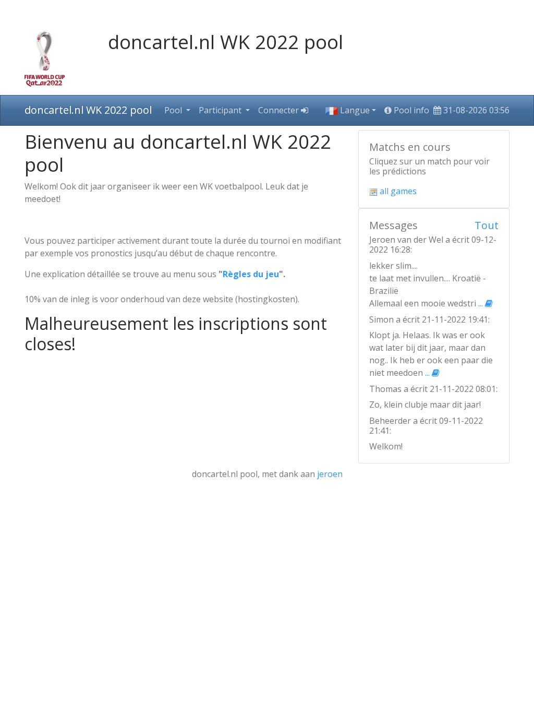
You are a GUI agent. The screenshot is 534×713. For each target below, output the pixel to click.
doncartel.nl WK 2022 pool (88, 110)
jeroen (330, 474)
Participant (221, 110)
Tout (487, 225)
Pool (174, 110)
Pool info (410, 110)
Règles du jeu (251, 274)
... (481, 303)
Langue (354, 110)
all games (397, 191)
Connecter (279, 110)
